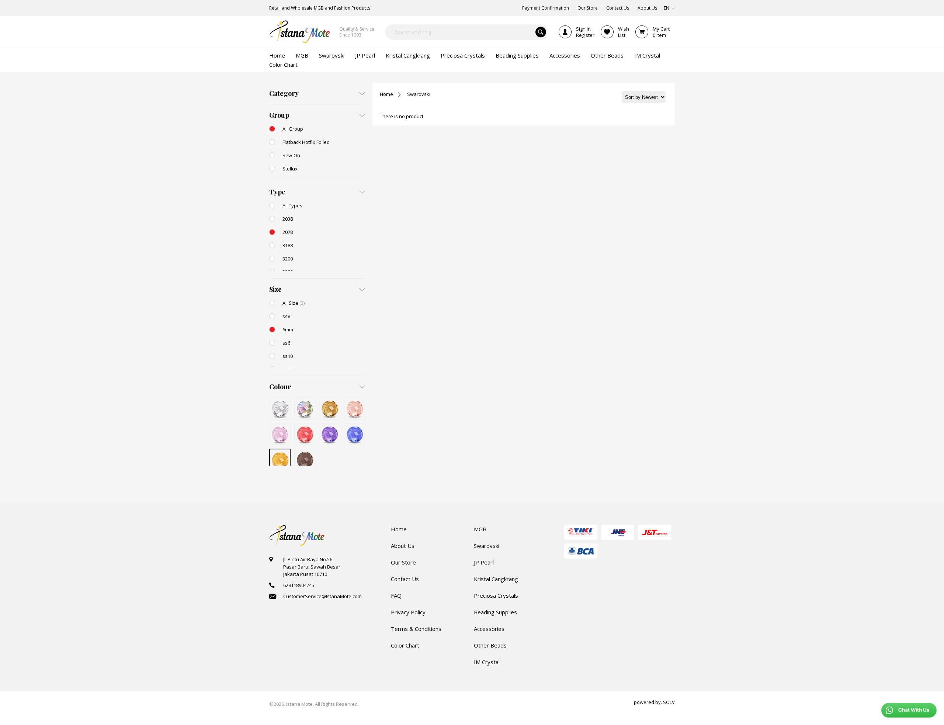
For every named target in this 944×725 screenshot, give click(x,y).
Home (386, 94)
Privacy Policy (408, 612)
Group (279, 115)
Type (277, 192)
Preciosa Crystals (496, 595)
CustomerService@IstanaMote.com (322, 596)
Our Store (403, 562)
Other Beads (490, 645)
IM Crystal (487, 662)
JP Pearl (484, 562)
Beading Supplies (495, 612)
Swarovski (418, 94)
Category (284, 93)
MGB (480, 529)
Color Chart (405, 645)
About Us (402, 545)
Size (275, 289)
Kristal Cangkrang (496, 579)
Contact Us (405, 579)
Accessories (489, 628)
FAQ (396, 595)
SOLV (669, 702)
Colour (280, 386)
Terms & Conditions (416, 628)
